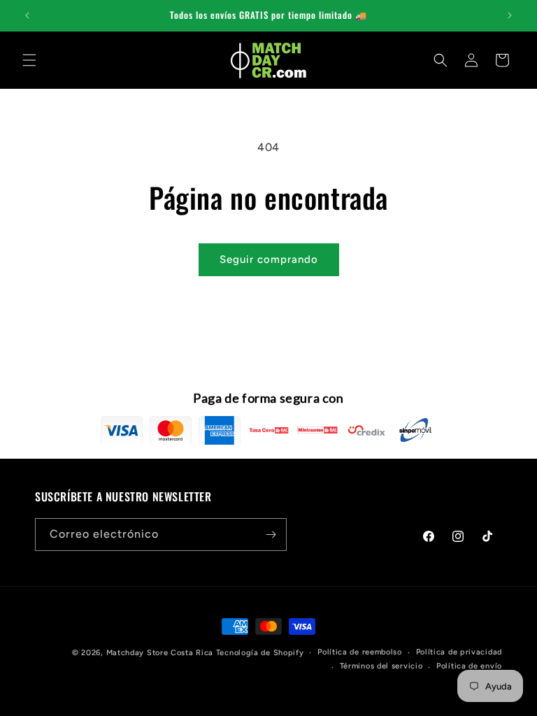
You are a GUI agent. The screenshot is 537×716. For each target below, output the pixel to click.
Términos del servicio (381, 666)
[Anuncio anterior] (27, 15)
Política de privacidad (459, 652)
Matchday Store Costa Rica (160, 652)
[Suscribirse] (270, 534)
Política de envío (469, 666)
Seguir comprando (269, 259)
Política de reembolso (359, 652)
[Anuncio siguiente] (509, 15)
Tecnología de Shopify (260, 652)
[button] (29, 60)
